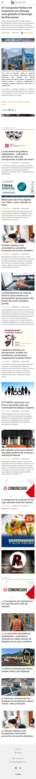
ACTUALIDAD (5, 33)
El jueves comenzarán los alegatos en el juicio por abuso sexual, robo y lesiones (17, 701)
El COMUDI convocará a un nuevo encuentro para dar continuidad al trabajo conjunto (17, 405)
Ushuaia (3, 104)
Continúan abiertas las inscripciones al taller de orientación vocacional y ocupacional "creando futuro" (16, 354)
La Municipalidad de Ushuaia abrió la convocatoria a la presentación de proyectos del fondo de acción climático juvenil (17, 298)
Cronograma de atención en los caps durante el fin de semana (17, 501)
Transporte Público (24, 102)
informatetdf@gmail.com (18, 762)
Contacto (18, 749)
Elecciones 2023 (12, 102)
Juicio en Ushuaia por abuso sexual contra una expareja (17, 669)
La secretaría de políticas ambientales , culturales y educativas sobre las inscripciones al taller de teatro (17, 155)
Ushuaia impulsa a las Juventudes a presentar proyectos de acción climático (17, 248)
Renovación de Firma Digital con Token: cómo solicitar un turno (16, 202)
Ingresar (19, 752)
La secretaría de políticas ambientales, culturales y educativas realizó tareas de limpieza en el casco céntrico (16, 637)
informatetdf (28, 33)
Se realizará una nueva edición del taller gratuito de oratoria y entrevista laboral (17, 453)
